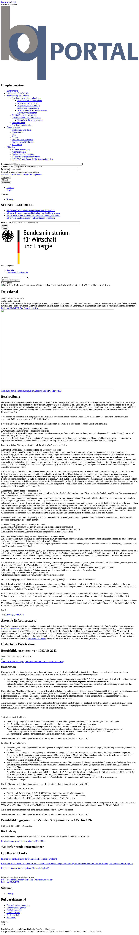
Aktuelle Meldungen (21, 149)
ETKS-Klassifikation (10, 629)
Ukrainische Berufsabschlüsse (30, 120)
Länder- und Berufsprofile (18, 93)
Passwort (5, 169)
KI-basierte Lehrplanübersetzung (26, 157)
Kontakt (10, 199)
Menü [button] (4, 180)
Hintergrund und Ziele (21, 130)
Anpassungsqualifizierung (28, 105)
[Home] (69, 79)
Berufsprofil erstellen (29, 308)
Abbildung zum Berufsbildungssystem (17, 391)
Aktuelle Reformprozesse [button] (18, 620)
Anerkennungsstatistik (21, 125)
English (10, 190)
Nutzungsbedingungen (16, 908)
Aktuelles (11, 147)
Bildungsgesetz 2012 (15, 615)
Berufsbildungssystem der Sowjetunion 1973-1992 (23, 841)
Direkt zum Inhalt (8, 2)
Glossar (15, 137)
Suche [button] (4, 228)
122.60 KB (47, 391)
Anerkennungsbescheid (27, 103)
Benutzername (7, 164)
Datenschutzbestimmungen (18, 905)
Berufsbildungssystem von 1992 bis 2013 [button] (29, 650)
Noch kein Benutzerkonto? (12, 174)
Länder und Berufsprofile (17, 273)
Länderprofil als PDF (10, 308)
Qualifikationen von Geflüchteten (26, 118)
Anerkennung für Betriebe (18, 96)
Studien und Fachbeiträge (23, 154)
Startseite (10, 270)
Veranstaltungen (19, 152)
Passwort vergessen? (33, 174)
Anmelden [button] (6, 183)
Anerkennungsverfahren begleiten (26, 98)
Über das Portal (13, 127)
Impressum (11, 917)
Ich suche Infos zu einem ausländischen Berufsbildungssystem (33, 213)
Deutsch (10, 187)
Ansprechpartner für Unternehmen (32, 110)
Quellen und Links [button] (14, 853)
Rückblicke (17, 144)
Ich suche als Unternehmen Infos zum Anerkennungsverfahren (33, 215)
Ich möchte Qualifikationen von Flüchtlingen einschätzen (31, 218)
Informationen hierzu (37, 638)
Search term (6, 222)
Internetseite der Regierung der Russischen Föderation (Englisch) (29, 859)
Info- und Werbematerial (22, 139)
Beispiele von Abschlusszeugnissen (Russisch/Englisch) (25, 868)
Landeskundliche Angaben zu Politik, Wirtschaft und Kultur (26, 880)
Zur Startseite (12, 91)
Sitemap (10, 894)
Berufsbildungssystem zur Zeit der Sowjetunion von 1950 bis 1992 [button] (46, 820)
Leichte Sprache (13, 912)
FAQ (14, 135)
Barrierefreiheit (13, 915)
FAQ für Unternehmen (27, 113)
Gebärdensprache (14, 910)
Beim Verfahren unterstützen (29, 100)
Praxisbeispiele (18, 122)
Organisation (17, 132)
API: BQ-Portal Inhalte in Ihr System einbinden (32, 159)
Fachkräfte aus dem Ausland (24, 115)
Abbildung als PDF (42, 391)
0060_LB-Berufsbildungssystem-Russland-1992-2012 (24, 661)
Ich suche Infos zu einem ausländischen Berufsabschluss (31, 210)
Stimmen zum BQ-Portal (22, 142)
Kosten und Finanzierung (28, 108)
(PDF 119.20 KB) (32, 661)
